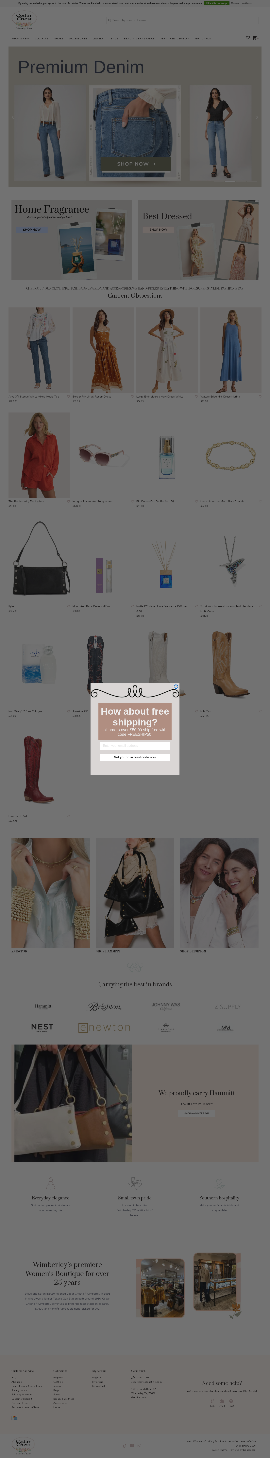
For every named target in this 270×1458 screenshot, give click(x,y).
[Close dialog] (176, 687)
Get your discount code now (135, 757)
